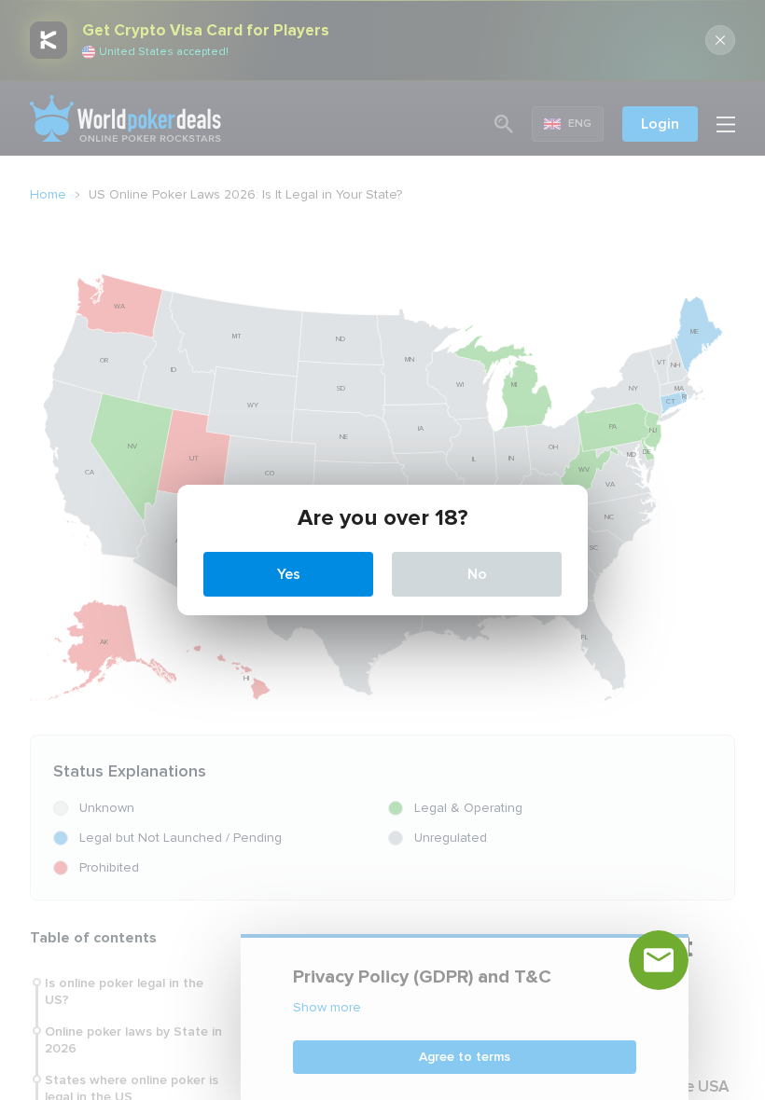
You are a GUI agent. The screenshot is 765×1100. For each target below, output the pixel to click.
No (477, 574)
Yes (288, 574)
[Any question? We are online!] (658, 960)
